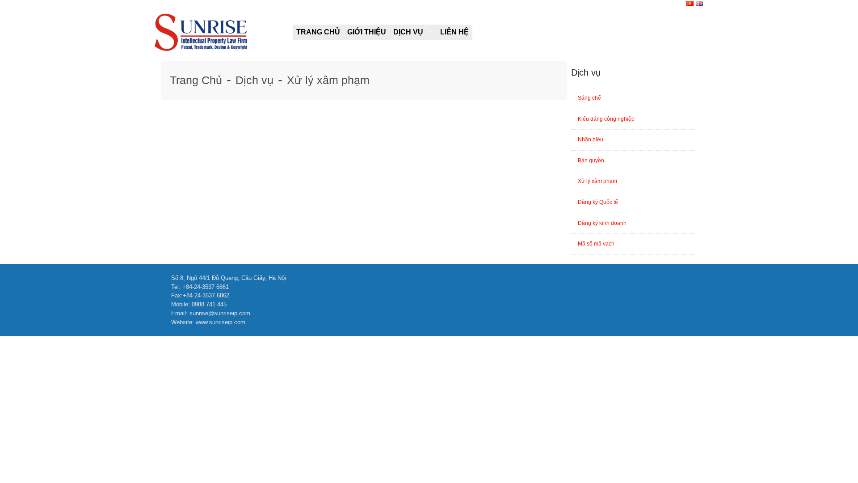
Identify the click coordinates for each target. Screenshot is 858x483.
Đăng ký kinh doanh (602, 223)
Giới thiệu (366, 32)
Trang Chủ (196, 80)
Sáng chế (589, 98)
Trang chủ (318, 32)
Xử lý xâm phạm (328, 80)
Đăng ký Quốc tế (598, 202)
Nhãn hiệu (590, 139)
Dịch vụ (408, 32)
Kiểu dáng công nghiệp (606, 119)
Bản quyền (591, 160)
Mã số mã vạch (596, 244)
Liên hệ (454, 32)
